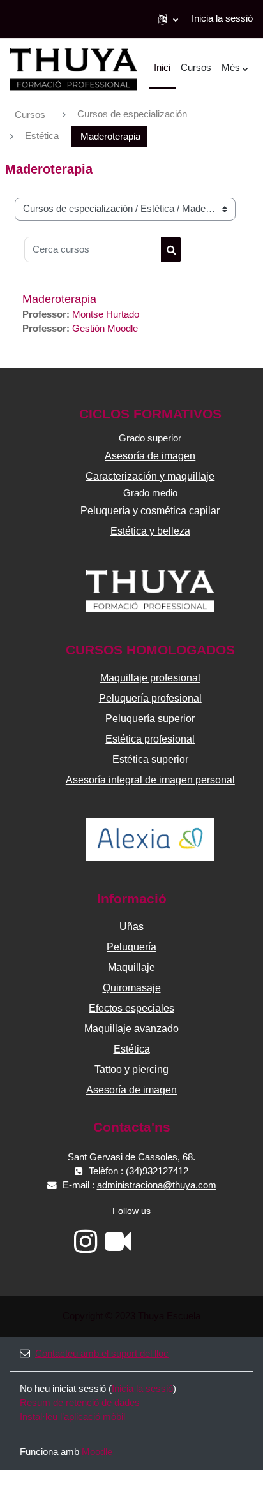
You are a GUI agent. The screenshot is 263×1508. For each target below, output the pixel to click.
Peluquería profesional (150, 698)
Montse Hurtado (105, 314)
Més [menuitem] (231, 68)
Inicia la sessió (222, 18)
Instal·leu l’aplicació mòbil (72, 1417)
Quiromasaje (132, 987)
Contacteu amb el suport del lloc (102, 1354)
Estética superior (150, 759)
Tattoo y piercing (131, 1069)
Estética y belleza (150, 531)
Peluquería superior (150, 718)
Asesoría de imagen (150, 455)
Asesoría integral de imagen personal (150, 779)
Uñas (131, 926)
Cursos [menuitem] (196, 68)
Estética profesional (150, 739)
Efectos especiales (131, 1008)
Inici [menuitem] (162, 68)
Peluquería (131, 947)
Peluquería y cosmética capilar (150, 510)
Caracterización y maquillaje (150, 476)
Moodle (97, 1452)
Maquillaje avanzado (131, 1028)
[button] (168, 19)
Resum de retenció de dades (80, 1403)
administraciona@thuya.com (156, 1185)
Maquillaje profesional (150, 677)
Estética (42, 136)
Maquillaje (131, 967)
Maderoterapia (59, 299)
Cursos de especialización (132, 114)
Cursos (30, 115)
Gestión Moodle (105, 328)
